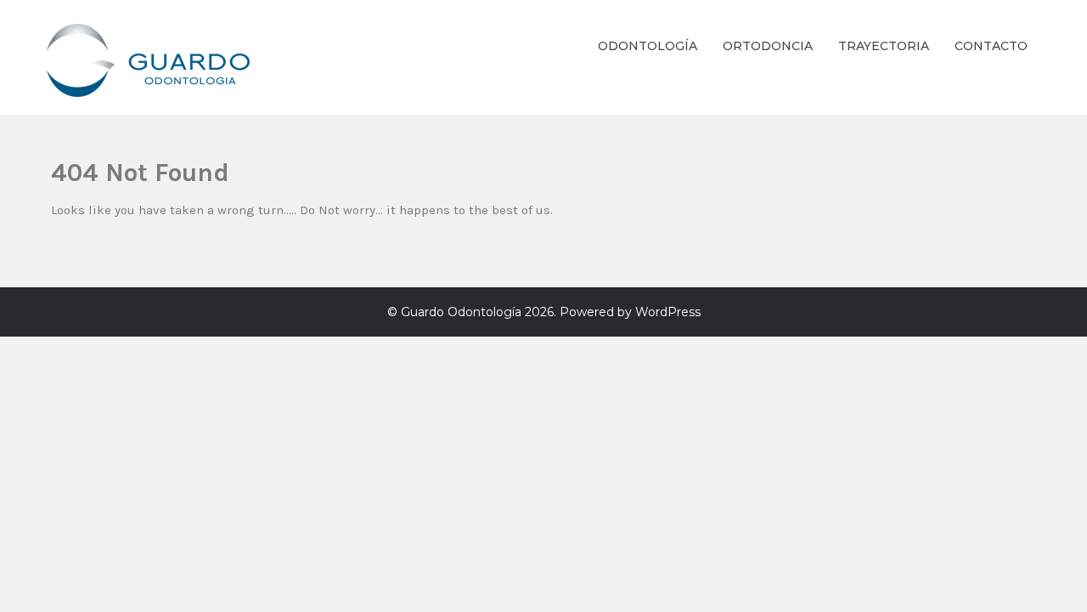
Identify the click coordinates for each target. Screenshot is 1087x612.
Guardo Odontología (461, 312)
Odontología (647, 46)
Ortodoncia (768, 46)
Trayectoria (883, 46)
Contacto (991, 46)
